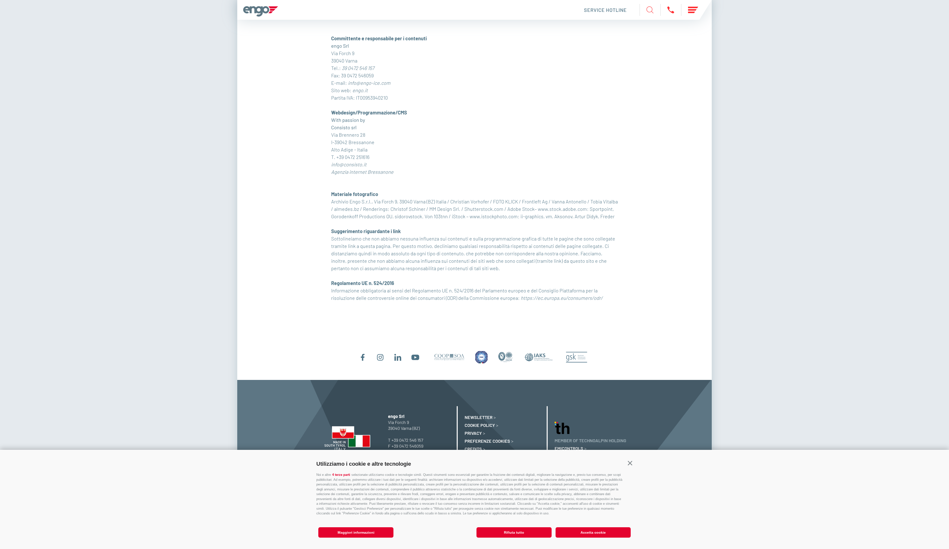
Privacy (473, 433)
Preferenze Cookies (487, 441)
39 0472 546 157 (358, 68)
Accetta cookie (593, 532)
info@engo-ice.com (369, 83)
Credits (473, 449)
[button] (630, 463)
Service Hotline (605, 10)
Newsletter (479, 417)
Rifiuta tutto (514, 532)
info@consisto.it (349, 164)
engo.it (360, 90)
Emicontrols (569, 448)
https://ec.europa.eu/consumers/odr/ (562, 298)
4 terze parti (341, 475)
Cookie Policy (480, 425)
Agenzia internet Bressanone (362, 172)
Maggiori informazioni (356, 532)
